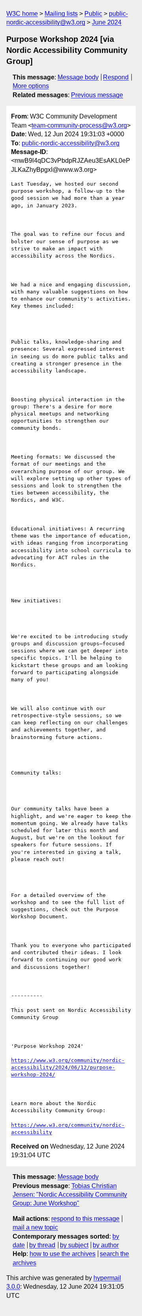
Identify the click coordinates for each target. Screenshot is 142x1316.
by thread (42, 1245)
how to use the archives (62, 1253)
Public (93, 13)
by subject (74, 1245)
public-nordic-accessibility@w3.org (71, 143)
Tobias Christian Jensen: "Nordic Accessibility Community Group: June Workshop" (70, 1195)
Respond (116, 77)
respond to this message (85, 1218)
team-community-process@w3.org (79, 125)
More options (31, 86)
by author (106, 1245)
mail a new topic (35, 1227)
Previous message (97, 95)
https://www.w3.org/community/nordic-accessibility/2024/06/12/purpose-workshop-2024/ (68, 1067)
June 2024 (106, 22)
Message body (78, 77)
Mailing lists (61, 13)
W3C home (22, 13)
